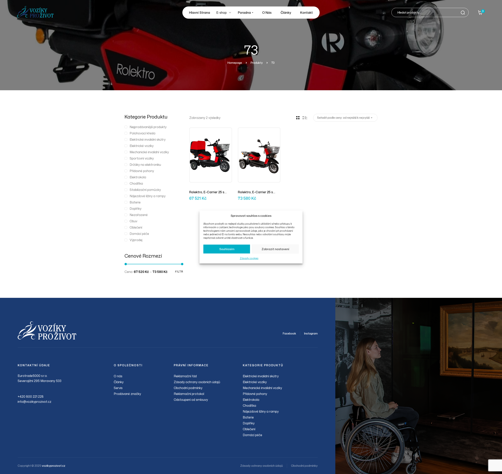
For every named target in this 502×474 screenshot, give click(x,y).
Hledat (464, 12)
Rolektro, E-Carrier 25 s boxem (206, 192)
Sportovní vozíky (142, 158)
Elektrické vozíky (142, 146)
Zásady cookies (249, 258)
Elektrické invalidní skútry (148, 139)
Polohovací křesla (142, 133)
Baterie (135, 202)
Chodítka (136, 183)
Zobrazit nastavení (275, 249)
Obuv (133, 221)
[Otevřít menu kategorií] (230, 12)
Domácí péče (139, 234)
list (305, 117)
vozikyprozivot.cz (53, 466)
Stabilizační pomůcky (145, 190)
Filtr (179, 271)
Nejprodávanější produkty (148, 127)
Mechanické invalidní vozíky (149, 152)
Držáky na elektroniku (145, 164)
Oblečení (136, 227)
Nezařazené (139, 215)
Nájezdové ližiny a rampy (148, 196)
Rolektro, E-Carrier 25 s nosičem (255, 192)
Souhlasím (226, 249)
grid (298, 117)
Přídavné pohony (142, 171)
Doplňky (135, 208)
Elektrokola (138, 177)
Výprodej (136, 240)
